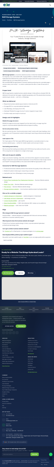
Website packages (9, 205)
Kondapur (30, 365)
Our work (51, 1)
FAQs (3, 396)
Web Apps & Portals (6, 359)
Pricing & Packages (6, 385)
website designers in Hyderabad (13, 196)
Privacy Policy (5, 401)
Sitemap (4, 407)
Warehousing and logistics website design (27, 68)
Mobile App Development (8, 361)
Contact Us (4, 394)
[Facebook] (3, 332)
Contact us (8, 231)
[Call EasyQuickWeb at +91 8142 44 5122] (50, 458)
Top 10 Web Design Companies (9, 389)
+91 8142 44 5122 (6, 266)
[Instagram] (7, 332)
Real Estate (30, 351)
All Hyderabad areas (32, 372)
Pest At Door (7, 187)
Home (3, 20)
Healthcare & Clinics (32, 340)
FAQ (3, 405)
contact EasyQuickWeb (10, 201)
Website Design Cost (7, 351)
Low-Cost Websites (6, 349)
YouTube (26, 237)
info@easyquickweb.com (8, 268)
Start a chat (8, 425)
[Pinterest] (17, 332)
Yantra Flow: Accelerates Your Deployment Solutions (19, 180)
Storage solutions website (10, 68)
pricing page (39, 231)
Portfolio (9, 20)
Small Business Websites (8, 353)
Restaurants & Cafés (32, 344)
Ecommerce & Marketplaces (34, 346)
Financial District (32, 367)
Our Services (5, 379)
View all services (6, 366)
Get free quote (8, 273)
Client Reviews (5, 383)
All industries (31, 353)
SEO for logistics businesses (28, 71)
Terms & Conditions (6, 403)
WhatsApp (30, 273)
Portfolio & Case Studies (7, 381)
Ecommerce (5, 344)
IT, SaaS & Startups (32, 349)
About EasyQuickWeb (10, 203)
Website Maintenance (7, 363)
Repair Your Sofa (8, 184)
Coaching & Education (33, 342)
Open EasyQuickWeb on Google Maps (27, 301)
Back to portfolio (7, 240)
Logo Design (5, 355)
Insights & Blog (5, 392)
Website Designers (6, 340)
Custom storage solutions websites (12, 71)
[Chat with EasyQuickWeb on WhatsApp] (50, 454)
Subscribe (34, 454)
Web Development (6, 342)
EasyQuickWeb (8, 460)
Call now (20, 273)
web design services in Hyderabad (13, 198)
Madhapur (30, 363)
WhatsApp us (21, 326)
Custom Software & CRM (8, 357)
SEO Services (5, 346)
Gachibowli (30, 359)
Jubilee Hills (30, 369)
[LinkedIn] (10, 332)
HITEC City (30, 361)
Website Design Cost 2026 (8, 387)
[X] (13, 332)
